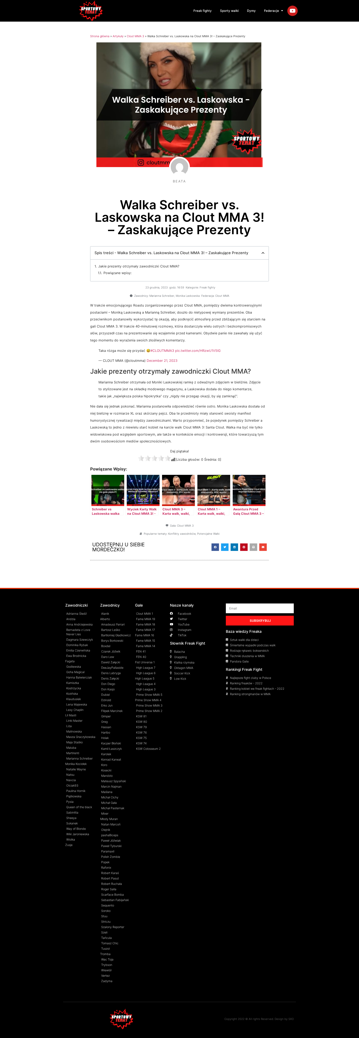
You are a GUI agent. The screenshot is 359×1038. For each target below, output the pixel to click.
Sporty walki (229, 11)
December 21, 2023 (162, 360)
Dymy (251, 11)
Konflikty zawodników (181, 533)
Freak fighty (202, 11)
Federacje (271, 11)
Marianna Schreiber (161, 295)
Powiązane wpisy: (117, 273)
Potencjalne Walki (208, 533)
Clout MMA (222, 295)
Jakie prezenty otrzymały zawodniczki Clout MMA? (138, 266)
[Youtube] (292, 11)
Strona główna (99, 36)
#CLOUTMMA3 (162, 350)
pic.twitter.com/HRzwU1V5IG (198, 350)
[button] (215, 547)
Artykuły (118, 36)
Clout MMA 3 (135, 36)
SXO (291, 1019)
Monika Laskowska (188, 295)
